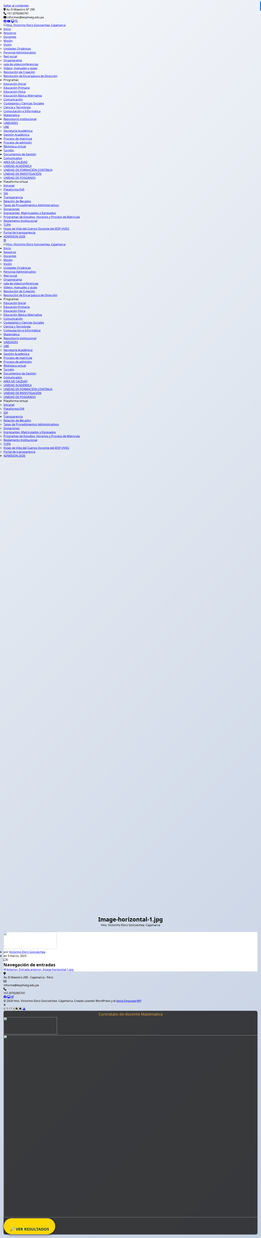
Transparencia (13, 197)
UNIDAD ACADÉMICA (18, 166)
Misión (8, 41)
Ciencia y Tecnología (17, 107)
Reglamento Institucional (20, 221)
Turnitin (9, 150)
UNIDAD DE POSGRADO (20, 178)
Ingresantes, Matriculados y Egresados (30, 213)
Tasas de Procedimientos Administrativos (31, 205)
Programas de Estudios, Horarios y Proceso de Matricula (42, 217)
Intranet (9, 186)
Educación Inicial (15, 84)
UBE (6, 127)
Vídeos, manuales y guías (20, 68)
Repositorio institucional (20, 119)
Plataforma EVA (14, 189)
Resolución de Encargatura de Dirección (30, 76)
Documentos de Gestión (20, 154)
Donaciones (12, 209)
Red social (10, 56)
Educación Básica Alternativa (23, 96)
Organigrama (13, 60)
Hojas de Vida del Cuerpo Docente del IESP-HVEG (36, 229)
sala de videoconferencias (21, 64)
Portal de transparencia (19, 233)
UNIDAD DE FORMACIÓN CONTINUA (28, 170)
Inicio (7, 29)
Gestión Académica (16, 135)
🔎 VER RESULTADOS (29, 1229)
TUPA (7, 225)
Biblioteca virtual (15, 146)
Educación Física (14, 92)
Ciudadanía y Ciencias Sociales (24, 103)
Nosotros (10, 33)
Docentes (10, 37)
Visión (8, 45)
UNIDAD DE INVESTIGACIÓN (22, 174)
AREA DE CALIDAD (16, 162)
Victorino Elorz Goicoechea (27, 952)
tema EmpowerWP (128, 1001)
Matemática (12, 115)
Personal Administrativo (20, 52)
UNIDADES (11, 123)
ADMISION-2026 (14, 236)
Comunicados (13, 158)
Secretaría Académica (18, 131)
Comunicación (13, 99)
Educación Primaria (17, 88)
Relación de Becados (17, 201)
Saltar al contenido (16, 5)
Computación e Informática (22, 111)
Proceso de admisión (18, 142)
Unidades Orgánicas (17, 49)
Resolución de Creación (19, 72)
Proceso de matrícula (18, 139)
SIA (6, 193)
